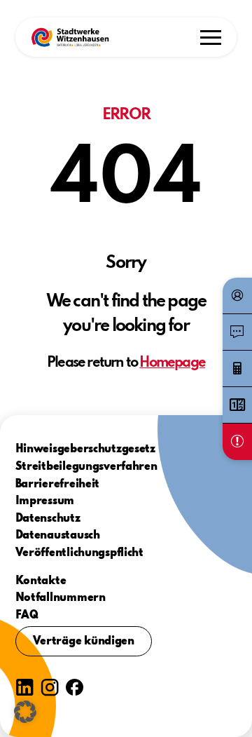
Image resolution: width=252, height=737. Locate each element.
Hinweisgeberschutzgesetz (85, 449)
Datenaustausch (57, 535)
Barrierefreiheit (57, 484)
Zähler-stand (237, 405)
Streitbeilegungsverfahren (86, 467)
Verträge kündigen (83, 641)
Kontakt (237, 332)
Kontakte (40, 581)
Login (237, 296)
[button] (70, 37)
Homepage (172, 363)
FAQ (26, 615)
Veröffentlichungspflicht (79, 553)
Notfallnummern (60, 598)
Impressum (44, 501)
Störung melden (237, 442)
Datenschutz (47, 519)
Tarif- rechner (237, 369)
